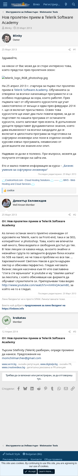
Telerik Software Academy (31, 90)
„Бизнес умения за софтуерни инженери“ (37, 167)
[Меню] (5, 4)
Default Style (12, 454)
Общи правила (53, 459)
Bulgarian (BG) (33, 454)
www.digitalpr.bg (49, 364)
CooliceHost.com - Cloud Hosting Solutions (27, 180)
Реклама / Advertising (15, 459)
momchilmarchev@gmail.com (21, 358)
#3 (74, 331)
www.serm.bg (9, 364)
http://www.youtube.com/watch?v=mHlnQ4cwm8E (35, 285)
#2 (74, 214)
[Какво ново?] (66, 4)
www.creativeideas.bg (13, 367)
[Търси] (73, 4)
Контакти (36, 459)
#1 (74, 49)
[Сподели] (69, 50)
